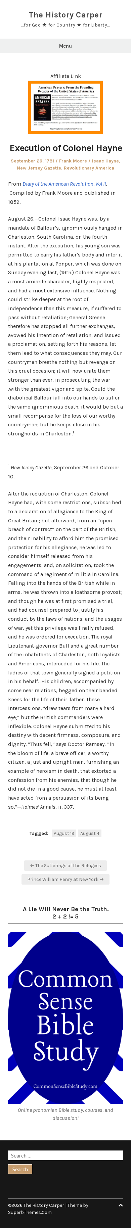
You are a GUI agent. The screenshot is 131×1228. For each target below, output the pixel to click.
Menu (65, 46)
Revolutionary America (89, 168)
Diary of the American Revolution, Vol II (64, 184)
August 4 (89, 833)
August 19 (64, 833)
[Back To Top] (120, 1205)
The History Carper (65, 14)
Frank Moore (73, 161)
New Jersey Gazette (39, 168)
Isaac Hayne (105, 161)
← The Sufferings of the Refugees (65, 865)
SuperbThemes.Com (30, 1212)
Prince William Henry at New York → (65, 879)
